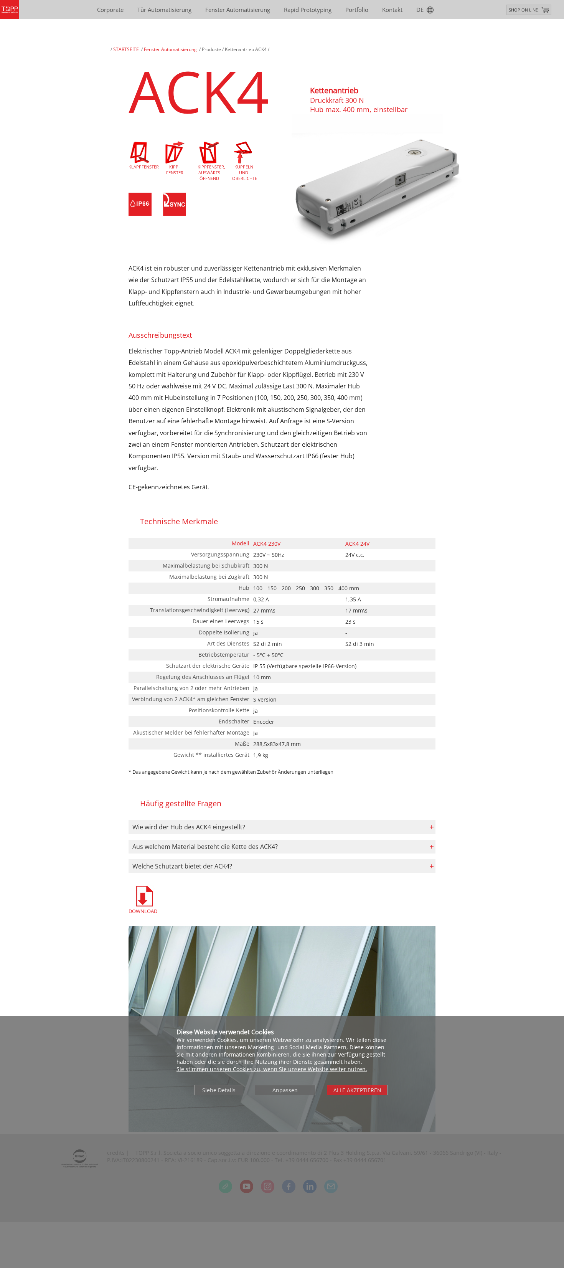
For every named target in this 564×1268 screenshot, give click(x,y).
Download (143, 911)
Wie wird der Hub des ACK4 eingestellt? (188, 827)
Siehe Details (219, 1090)
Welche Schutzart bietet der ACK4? (182, 866)
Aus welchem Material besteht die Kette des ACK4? (205, 846)
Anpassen (285, 1090)
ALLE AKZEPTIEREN (357, 1090)
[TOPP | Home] (9, 9)
